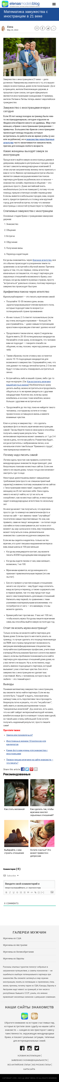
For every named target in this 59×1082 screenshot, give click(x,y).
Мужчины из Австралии (15, 945)
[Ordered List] (21, 892)
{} (39, 892)
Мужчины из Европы (13, 958)
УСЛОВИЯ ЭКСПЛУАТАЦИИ (29, 1055)
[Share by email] (35, 769)
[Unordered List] (24, 892)
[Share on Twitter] (26, 769)
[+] (42, 892)
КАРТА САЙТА (29, 1069)
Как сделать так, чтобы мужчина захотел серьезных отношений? (42, 812)
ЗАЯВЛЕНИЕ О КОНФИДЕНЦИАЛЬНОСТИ (29, 1060)
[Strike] (17, 892)
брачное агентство (42, 260)
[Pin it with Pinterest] (31, 769)
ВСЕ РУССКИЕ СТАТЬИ (41, 1064)
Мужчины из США (12, 938)
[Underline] (13, 892)
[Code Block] (31, 892)
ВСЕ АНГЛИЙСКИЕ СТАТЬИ (19, 1064)
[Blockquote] (28, 892)
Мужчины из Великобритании (18, 951)
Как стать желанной (14, 809)
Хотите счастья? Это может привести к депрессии (40, 853)
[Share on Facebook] (22, 769)
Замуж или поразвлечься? (19, 735)
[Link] (35, 892)
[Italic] (10, 892)
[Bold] (6, 892)
